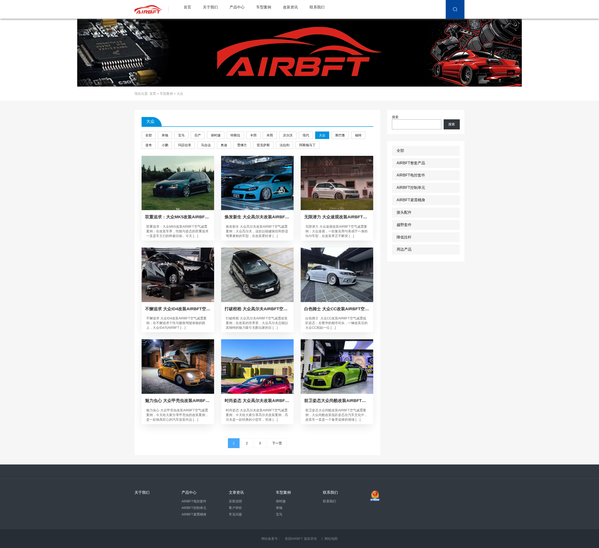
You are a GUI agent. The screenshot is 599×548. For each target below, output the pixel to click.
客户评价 (235, 508)
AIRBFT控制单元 (411, 188)
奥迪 (224, 145)
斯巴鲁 (340, 135)
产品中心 (237, 7)
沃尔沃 (288, 135)
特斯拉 (235, 135)
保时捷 (216, 135)
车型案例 (263, 7)
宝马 (181, 135)
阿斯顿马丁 (307, 145)
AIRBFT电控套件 (411, 175)
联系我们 (317, 7)
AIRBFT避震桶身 (411, 200)
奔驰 (165, 135)
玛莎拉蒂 (184, 145)
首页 (187, 7)
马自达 (206, 145)
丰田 (253, 135)
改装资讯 (290, 7)
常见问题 (235, 514)
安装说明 (235, 501)
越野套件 (404, 225)
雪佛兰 (242, 145)
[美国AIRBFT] (153, 9)
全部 (148, 135)
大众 (322, 135)
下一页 (277, 443)
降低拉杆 (404, 237)
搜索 (395, 117)
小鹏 (165, 145)
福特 (358, 135)
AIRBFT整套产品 (411, 163)
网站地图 (331, 539)
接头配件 (404, 212)
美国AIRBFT (294, 539)
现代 (306, 135)
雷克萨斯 (263, 145)
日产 (197, 135)
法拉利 (284, 145)
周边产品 (404, 249)
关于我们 (210, 7)
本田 (270, 135)
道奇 (148, 145)
